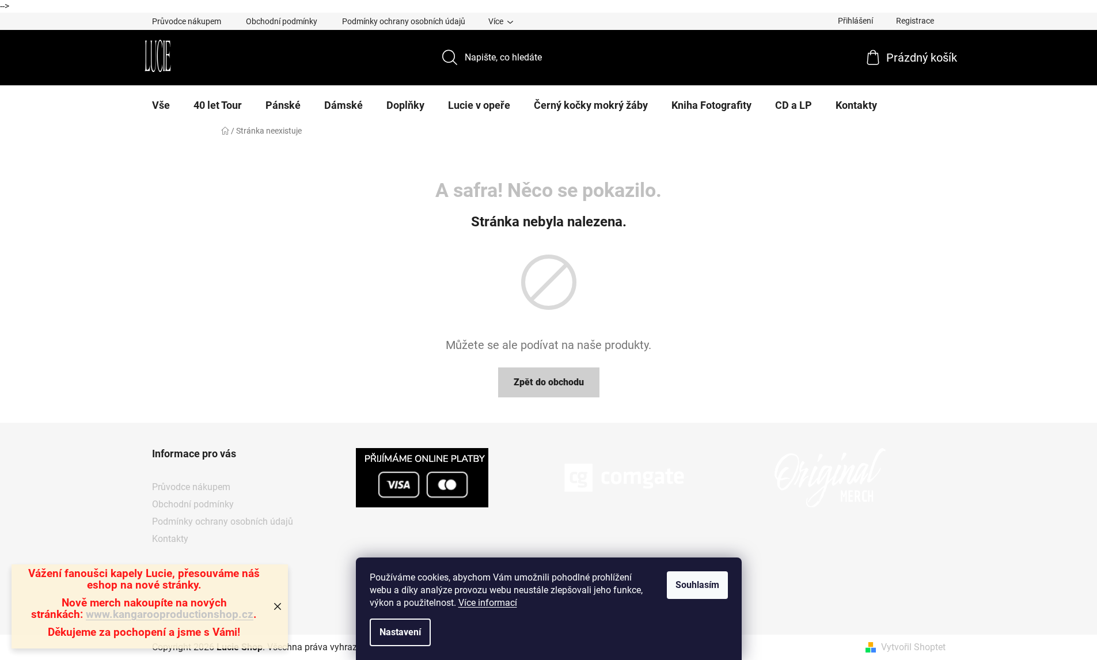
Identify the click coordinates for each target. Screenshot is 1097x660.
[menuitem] (161, 105)
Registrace (915, 20)
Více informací (487, 602)
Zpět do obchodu (549, 382)
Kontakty (170, 538)
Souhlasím (697, 584)
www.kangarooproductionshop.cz (169, 614)
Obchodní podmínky (281, 21)
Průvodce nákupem (186, 21)
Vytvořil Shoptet (913, 647)
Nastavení (400, 632)
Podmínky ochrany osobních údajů (403, 21)
